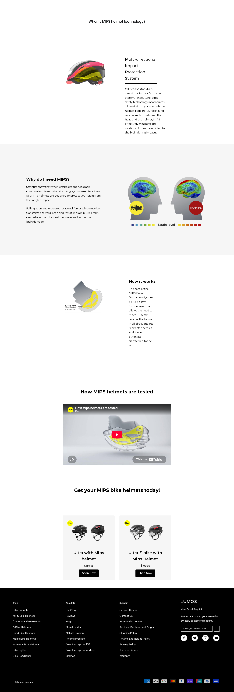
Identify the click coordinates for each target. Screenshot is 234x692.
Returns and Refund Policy (135, 638)
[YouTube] (216, 638)
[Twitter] (194, 638)
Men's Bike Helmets (24, 638)
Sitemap (70, 655)
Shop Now (89, 573)
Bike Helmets (20, 610)
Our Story (71, 610)
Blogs (69, 621)
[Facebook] (184, 638)
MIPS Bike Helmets (24, 615)
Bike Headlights (22, 655)
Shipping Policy (128, 632)
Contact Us (126, 615)
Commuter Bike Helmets (27, 621)
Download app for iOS (78, 644)
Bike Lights (19, 650)
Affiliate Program (75, 632)
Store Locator (73, 627)
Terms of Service (129, 650)
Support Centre (128, 610)
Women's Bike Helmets (26, 644)
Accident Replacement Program (138, 627)
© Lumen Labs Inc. (24, 682)
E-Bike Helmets (22, 627)
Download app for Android (80, 650)
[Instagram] (205, 638)
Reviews (70, 615)
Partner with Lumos (131, 621)
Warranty (125, 655)
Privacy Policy (128, 644)
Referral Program (75, 638)
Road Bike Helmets (24, 632)
